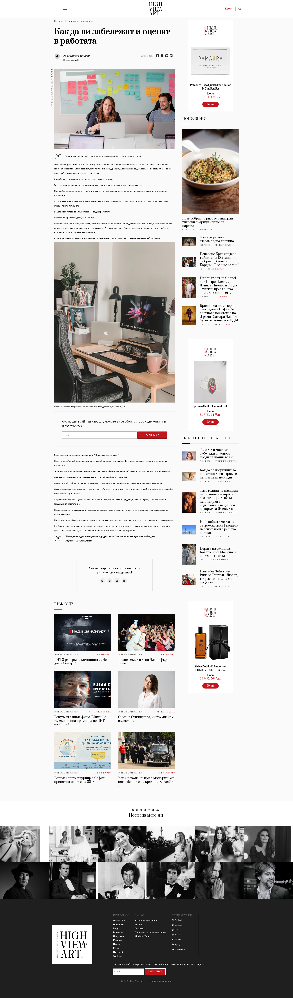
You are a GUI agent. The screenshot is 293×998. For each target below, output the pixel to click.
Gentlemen (206, 537)
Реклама (139, 928)
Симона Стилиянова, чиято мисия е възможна (146, 719)
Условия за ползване (146, 920)
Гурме (185, 230)
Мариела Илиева (78, 56)
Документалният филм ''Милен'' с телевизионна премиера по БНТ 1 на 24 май (80, 720)
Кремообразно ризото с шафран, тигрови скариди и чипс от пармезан (207, 222)
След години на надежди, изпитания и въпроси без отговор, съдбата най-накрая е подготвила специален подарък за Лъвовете (219, 500)
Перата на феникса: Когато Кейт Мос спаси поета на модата (218, 552)
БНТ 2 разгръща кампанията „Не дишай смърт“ (80, 661)
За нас (138, 924)
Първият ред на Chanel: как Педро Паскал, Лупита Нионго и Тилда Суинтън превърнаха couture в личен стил (218, 285)
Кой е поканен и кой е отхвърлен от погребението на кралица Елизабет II (146, 782)
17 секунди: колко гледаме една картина (217, 239)
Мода (203, 560)
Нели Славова (167, 712)
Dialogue (118, 932)
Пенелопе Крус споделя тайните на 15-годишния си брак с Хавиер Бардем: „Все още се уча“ (219, 259)
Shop (228, 9)
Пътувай (118, 952)
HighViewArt (104, 655)
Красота (204, 297)
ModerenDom (142, 936)
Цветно (117, 944)
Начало (58, 21)
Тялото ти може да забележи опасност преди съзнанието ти (216, 453)
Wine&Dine (119, 920)
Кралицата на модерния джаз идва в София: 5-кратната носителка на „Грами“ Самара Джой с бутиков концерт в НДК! (219, 313)
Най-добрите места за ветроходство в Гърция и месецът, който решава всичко (219, 527)
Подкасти (118, 924)
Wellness (205, 461)
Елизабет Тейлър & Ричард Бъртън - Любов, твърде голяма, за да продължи (219, 576)
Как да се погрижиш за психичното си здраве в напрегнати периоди (218, 474)
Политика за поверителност (150, 932)
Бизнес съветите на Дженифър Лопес (142, 661)
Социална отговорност (80, 21)
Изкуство (205, 245)
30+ (201, 269)
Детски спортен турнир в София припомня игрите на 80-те (79, 780)
